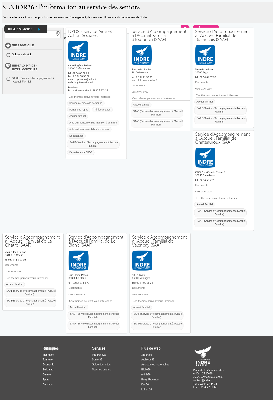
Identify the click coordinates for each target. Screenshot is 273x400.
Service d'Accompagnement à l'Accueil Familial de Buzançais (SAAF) (222, 36)
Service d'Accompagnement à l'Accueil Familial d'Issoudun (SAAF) (159, 36)
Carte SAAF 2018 (140, 92)
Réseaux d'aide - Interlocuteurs (24, 67)
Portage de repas (78, 109)
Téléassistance (102, 109)
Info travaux (99, 354)
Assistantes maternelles (155, 364)
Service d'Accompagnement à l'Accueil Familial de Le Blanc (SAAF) (96, 241)
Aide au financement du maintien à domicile (93, 122)
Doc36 (145, 384)
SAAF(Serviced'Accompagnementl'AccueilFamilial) (33, 80)
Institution (48, 354)
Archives (48, 384)
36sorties (146, 354)
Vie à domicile (23, 45)
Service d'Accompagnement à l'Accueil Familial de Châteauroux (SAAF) (222, 138)
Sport (46, 379)
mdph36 (145, 374)
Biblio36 (145, 369)
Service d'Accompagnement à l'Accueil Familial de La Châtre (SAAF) (32, 241)
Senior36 (97, 359)
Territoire (48, 359)
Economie (48, 364)
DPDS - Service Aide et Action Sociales (90, 34)
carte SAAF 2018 (140, 294)
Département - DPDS (80, 152)
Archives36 (147, 359)
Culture (47, 374)
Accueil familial (77, 116)
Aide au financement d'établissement (89, 129)
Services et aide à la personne (85, 103)
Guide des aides (101, 364)
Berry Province (149, 379)
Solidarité (48, 369)
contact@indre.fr (202, 380)
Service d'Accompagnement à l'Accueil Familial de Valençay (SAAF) (159, 241)
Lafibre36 (146, 389)
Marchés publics (101, 369)
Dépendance (76, 135)
